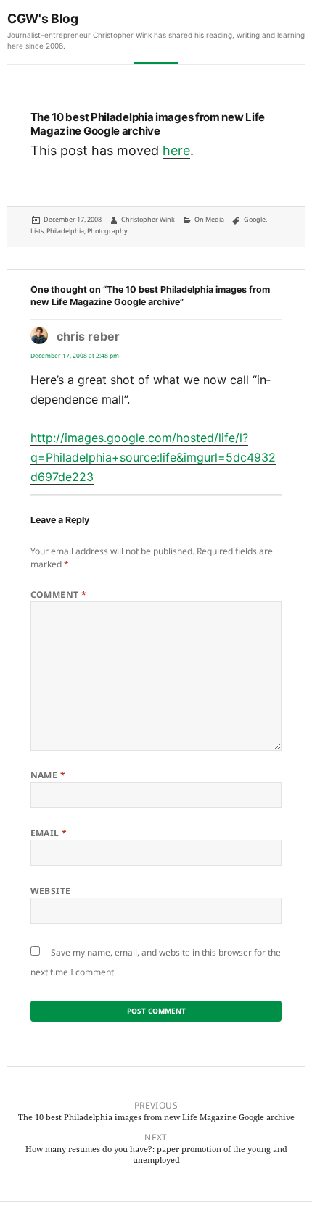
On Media (209, 219)
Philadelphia (65, 230)
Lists (37, 230)
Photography (107, 230)
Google (255, 219)
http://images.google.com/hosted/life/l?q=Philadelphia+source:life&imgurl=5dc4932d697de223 (153, 457)
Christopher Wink (148, 219)
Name (48, 775)
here (176, 150)
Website (50, 891)
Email (48, 833)
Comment (58, 594)
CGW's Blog (42, 18)
